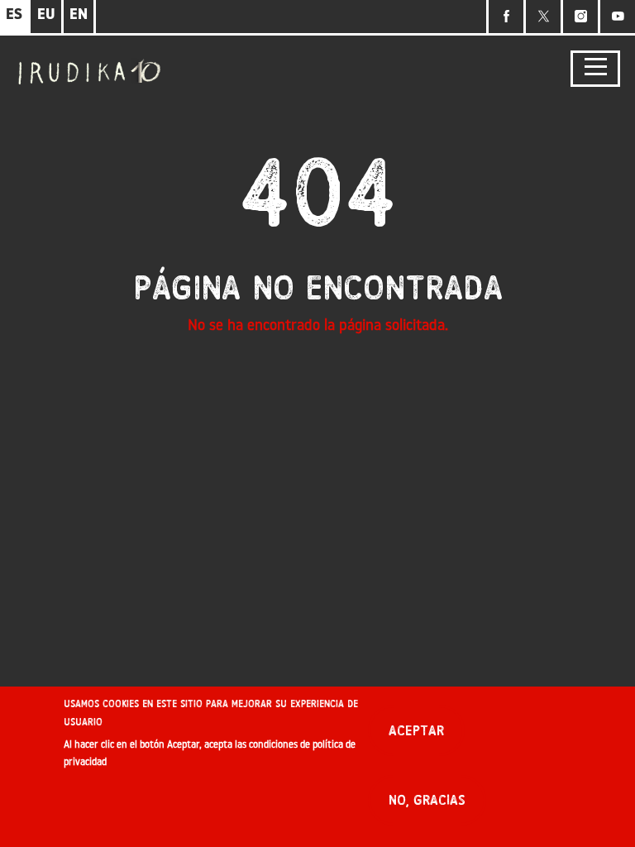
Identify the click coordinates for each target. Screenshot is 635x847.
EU (46, 15)
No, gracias (427, 800)
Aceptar (416, 730)
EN (78, 15)
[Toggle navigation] (595, 69)
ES (14, 15)
